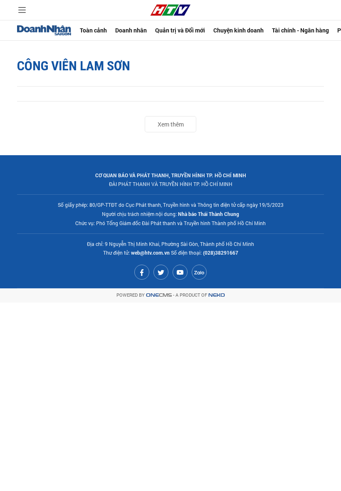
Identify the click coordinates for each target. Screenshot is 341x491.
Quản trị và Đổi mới (180, 30)
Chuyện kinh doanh (238, 30)
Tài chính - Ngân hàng (300, 30)
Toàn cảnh (93, 30)
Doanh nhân (131, 30)
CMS (159, 295)
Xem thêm (171, 124)
